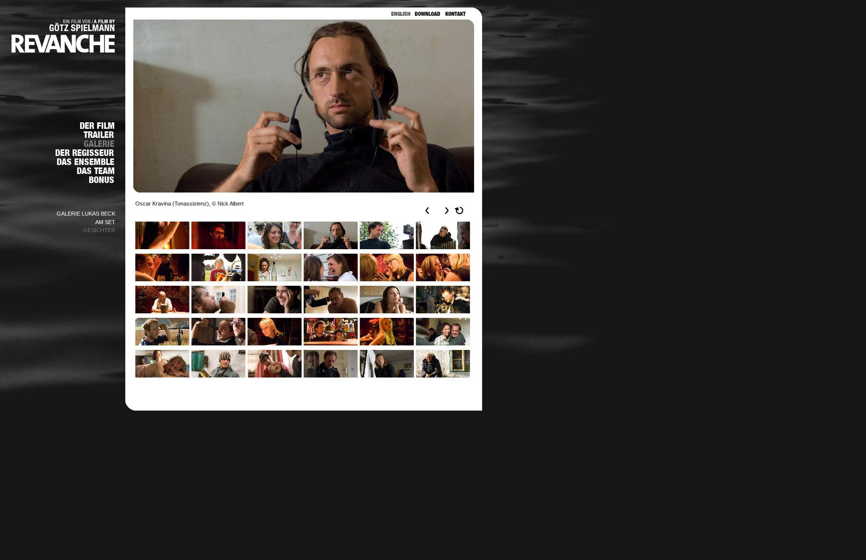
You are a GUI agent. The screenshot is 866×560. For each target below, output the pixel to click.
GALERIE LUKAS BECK (86, 214)
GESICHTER (99, 230)
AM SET (105, 222)
